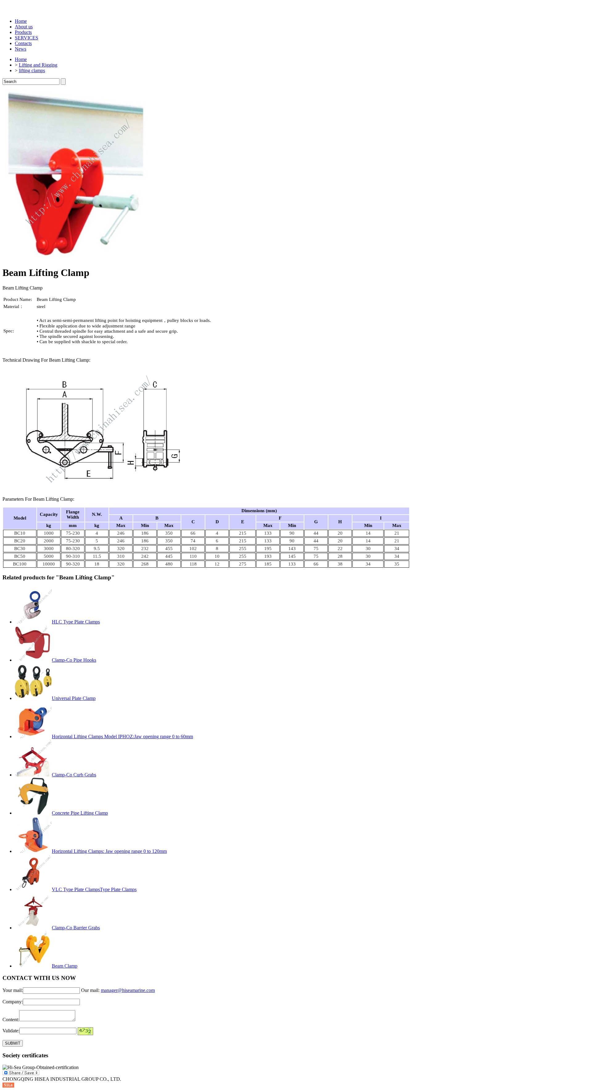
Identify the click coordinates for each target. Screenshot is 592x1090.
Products (23, 32)
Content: (10, 1019)
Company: (12, 1001)
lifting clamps (32, 70)
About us (24, 26)
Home (21, 21)
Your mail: (12, 990)
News (20, 48)
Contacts (23, 43)
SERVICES (26, 37)
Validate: (10, 1030)
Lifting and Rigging (38, 65)
